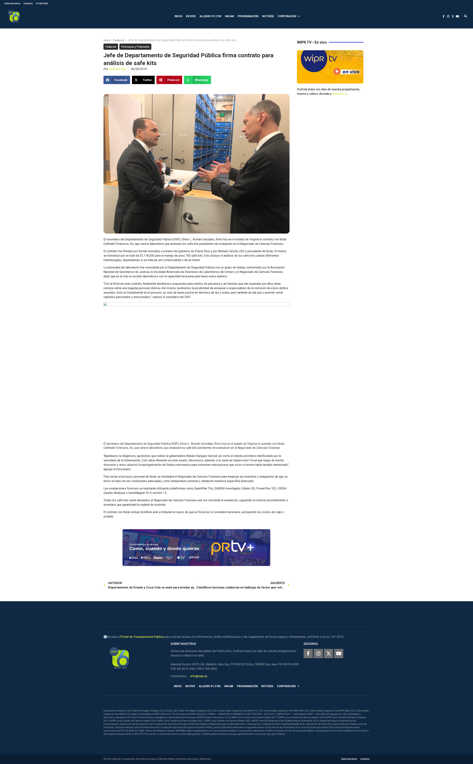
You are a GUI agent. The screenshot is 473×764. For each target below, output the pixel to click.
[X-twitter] (328, 653)
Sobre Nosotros (12, 3)
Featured (118, 40)
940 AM (229, 16)
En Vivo (191, 16)
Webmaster (205, 759)
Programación (248, 16)
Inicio (178, 16)
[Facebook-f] (308, 653)
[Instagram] (318, 653)
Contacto (28, 3)
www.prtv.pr (340, 94)
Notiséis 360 (117, 69)
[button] (465, 16)
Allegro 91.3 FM (210, 16)
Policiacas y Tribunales (135, 46)
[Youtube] (338, 653)
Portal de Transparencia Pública (142, 637)
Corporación (287, 16)
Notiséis (268, 16)
